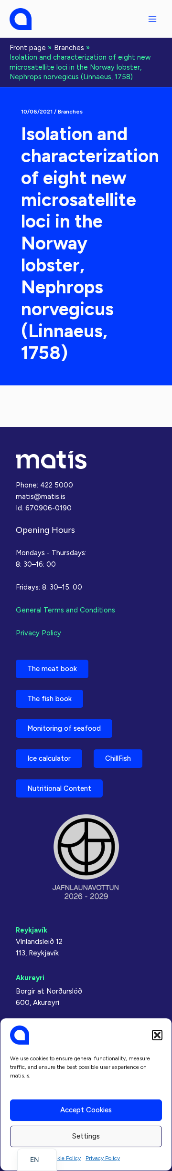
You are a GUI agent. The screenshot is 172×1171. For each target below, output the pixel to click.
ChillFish (118, 758)
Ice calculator (49, 758)
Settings (86, 1136)
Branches (70, 111)
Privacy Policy (103, 1158)
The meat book (52, 668)
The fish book (49, 698)
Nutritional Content (59, 788)
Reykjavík (31, 930)
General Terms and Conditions (65, 610)
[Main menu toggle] (152, 19)
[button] (157, 1035)
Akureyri (30, 978)
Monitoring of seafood (64, 728)
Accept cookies (86, 1110)
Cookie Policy (64, 1158)
